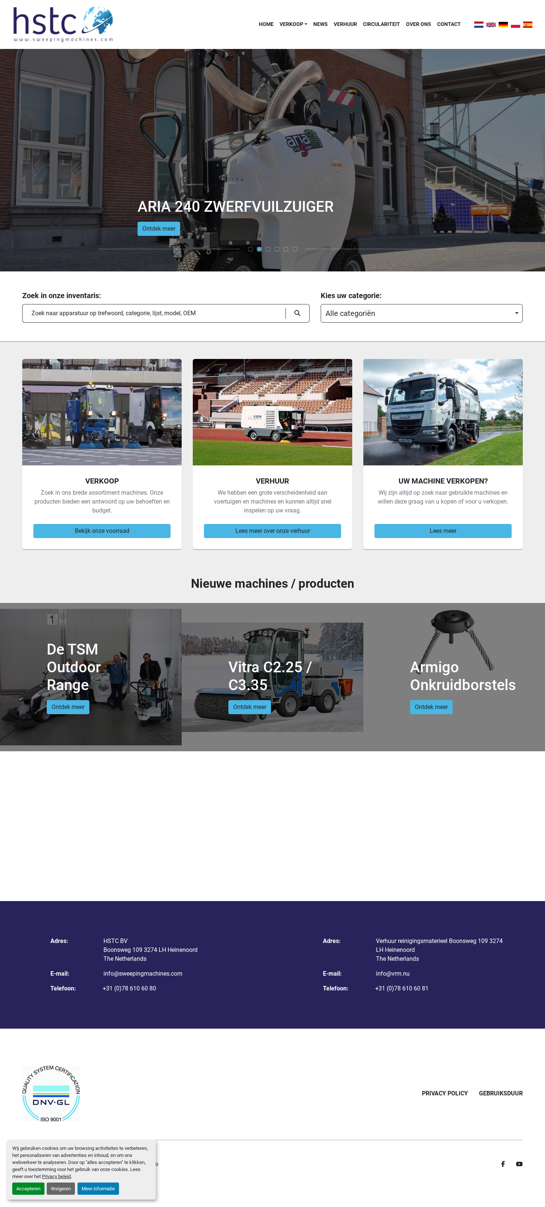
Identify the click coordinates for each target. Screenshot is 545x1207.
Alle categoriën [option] (350, 313)
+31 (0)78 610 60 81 (402, 988)
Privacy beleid (56, 1176)
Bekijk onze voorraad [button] (102, 530)
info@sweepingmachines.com (142, 973)
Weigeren (61, 1188)
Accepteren (28, 1188)
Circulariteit (381, 24)
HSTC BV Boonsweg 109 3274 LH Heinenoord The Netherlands (150, 949)
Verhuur (345, 24)
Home (266, 24)
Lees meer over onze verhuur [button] (272, 530)
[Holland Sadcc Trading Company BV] (51, 1093)
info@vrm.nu (393, 973)
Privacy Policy (445, 1093)
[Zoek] (297, 313)
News (320, 24)
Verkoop (291, 24)
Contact (449, 24)
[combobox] (422, 313)
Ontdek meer (158, 228)
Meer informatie (98, 1188)
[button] (293, 24)
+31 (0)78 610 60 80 (129, 988)
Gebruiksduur (501, 1093)
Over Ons (418, 24)
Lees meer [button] (443, 530)
